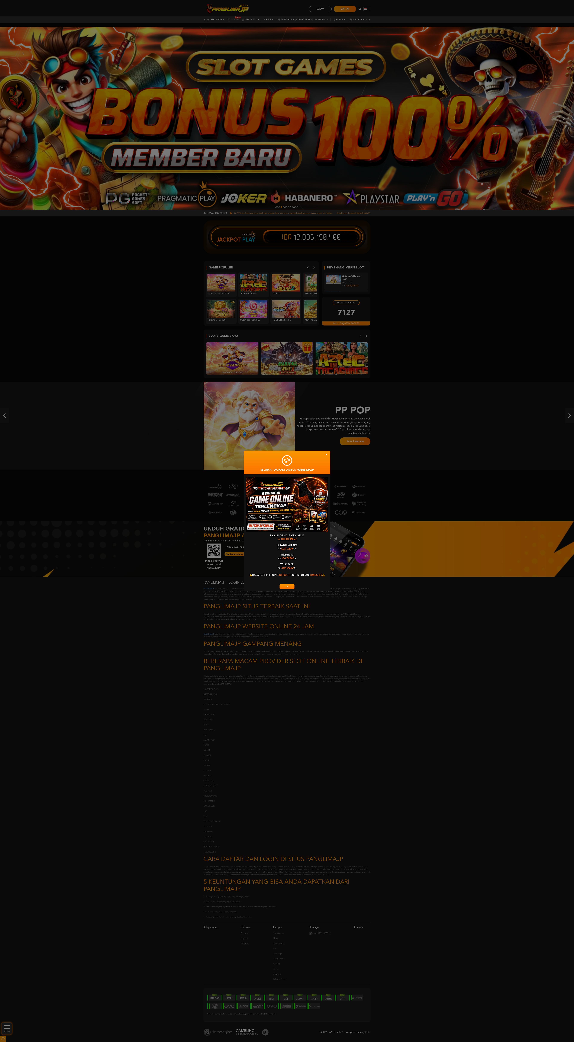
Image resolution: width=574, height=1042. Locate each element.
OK (287, 587)
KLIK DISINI (287, 549)
